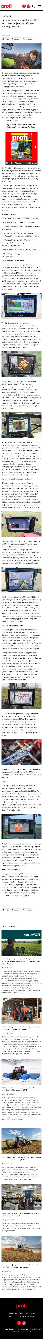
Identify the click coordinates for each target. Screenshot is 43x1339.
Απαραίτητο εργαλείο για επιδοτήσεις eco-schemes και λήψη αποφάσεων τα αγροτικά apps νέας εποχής (21, 961)
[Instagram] (28, 6)
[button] (34, 6)
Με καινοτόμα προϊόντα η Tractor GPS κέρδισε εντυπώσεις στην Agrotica (20, 1214)
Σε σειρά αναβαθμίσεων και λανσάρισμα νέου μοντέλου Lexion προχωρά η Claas (20, 1266)
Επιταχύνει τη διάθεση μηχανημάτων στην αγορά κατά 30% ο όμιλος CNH (19, 1088)
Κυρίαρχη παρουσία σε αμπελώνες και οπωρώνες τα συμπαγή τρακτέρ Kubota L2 (21, 1028)
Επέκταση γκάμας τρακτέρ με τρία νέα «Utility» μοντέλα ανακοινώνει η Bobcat (21, 1158)
